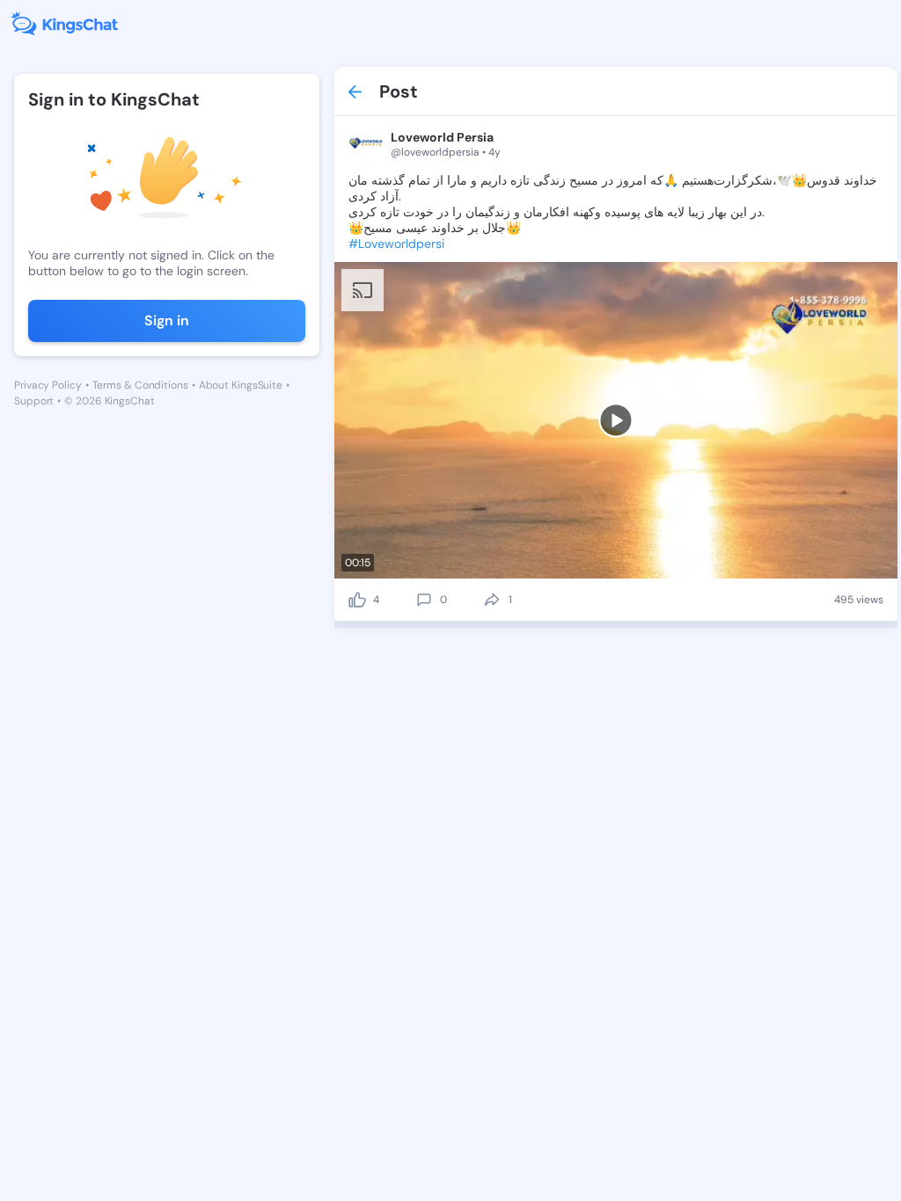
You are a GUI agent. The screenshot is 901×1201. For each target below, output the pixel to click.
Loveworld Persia (442, 137)
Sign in (166, 320)
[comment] (424, 599)
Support (34, 401)
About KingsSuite (240, 385)
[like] (357, 599)
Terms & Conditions (140, 385)
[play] (616, 420)
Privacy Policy (48, 385)
